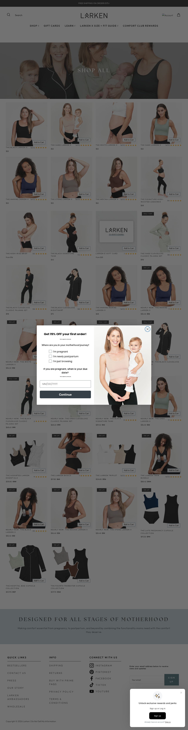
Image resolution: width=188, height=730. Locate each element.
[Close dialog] (147, 329)
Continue (65, 394)
